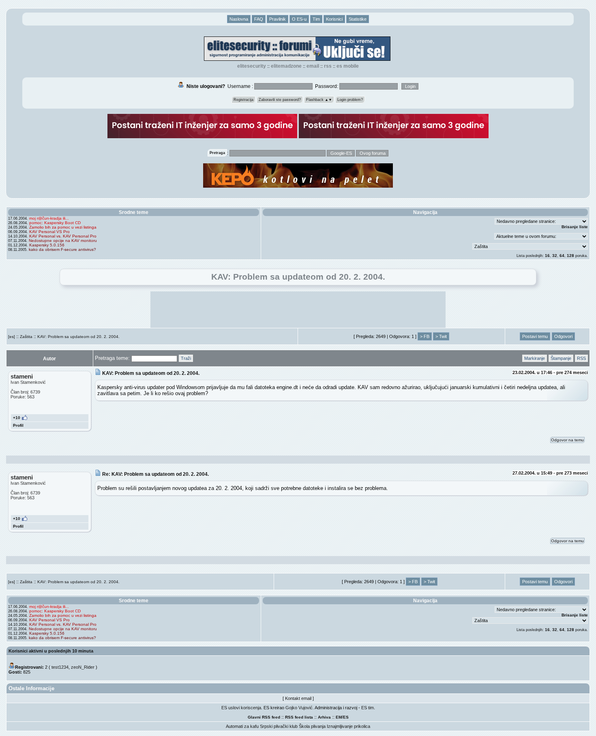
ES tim (367, 707)
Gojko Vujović (299, 707)
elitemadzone (286, 66)
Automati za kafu (242, 726)
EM (339, 717)
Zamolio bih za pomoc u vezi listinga (62, 227)
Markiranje (534, 358)
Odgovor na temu (567, 440)
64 (562, 255)
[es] (11, 336)
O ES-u (299, 19)
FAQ (258, 19)
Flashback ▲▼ (319, 100)
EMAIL (313, 66)
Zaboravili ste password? (280, 100)
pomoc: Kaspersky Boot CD (55, 222)
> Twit (441, 336)
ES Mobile (348, 66)
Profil (18, 425)
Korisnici (334, 19)
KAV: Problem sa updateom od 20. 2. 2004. (78, 336)
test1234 (60, 667)
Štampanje (561, 358)
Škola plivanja (312, 726)
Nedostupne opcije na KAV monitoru (63, 240)
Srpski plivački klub (279, 726)
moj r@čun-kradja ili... (49, 218)
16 (547, 255)
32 (554, 255)
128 (570, 255)
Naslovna (238, 19)
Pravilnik (277, 19)
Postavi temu (535, 336)
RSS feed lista (299, 717)
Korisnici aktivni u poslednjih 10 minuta (51, 650)
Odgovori (563, 336)
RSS (328, 66)
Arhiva (324, 717)
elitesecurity (251, 66)
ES (346, 717)
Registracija (243, 100)
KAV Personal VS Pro (49, 231)
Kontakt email (298, 698)
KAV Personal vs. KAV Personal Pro (62, 236)
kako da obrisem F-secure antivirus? (62, 249)
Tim (316, 19)
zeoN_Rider (82, 667)
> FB (424, 336)
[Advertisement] (298, 309)
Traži (186, 358)
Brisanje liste (575, 227)
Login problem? (350, 100)
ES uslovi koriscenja (241, 707)
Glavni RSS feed (264, 717)
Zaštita (26, 336)
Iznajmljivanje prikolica (348, 726)
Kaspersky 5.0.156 (46, 245)
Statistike (358, 19)
